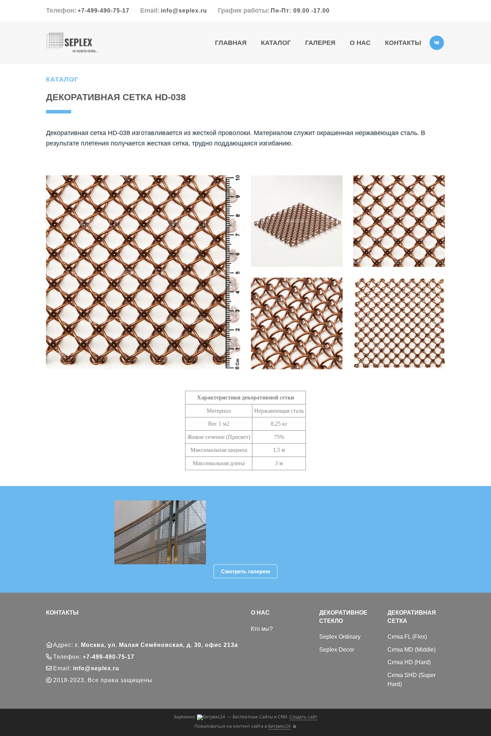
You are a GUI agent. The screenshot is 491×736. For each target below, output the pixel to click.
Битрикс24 (279, 726)
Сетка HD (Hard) (409, 662)
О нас (360, 42)
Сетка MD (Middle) (411, 650)
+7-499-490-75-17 (103, 11)
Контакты (403, 42)
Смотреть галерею (245, 571)
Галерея (320, 42)
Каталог (276, 42)
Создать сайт (303, 717)
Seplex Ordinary (340, 637)
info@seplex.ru (184, 11)
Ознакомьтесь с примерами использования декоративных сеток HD (282, 536)
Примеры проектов (268, 520)
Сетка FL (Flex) (407, 637)
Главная (231, 42)
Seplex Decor (336, 650)
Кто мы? (262, 629)
